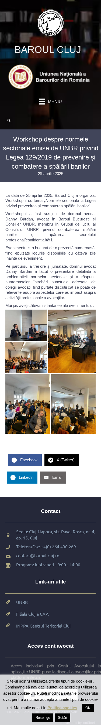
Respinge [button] (43, 718)
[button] (26, 325)
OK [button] (87, 708)
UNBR (22, 602)
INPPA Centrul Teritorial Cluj (43, 625)
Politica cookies (62, 707)
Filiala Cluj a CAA (32, 614)
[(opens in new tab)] (50, 76)
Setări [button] (62, 718)
